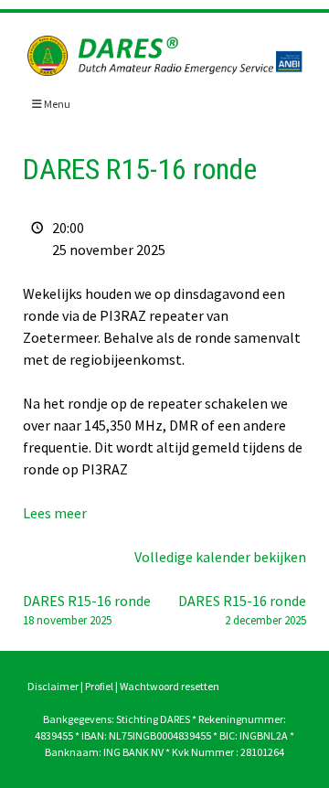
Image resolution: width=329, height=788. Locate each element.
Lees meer (55, 513)
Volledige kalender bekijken (220, 557)
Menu (56, 104)
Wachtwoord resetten (169, 686)
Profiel (99, 686)
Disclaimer (53, 686)
